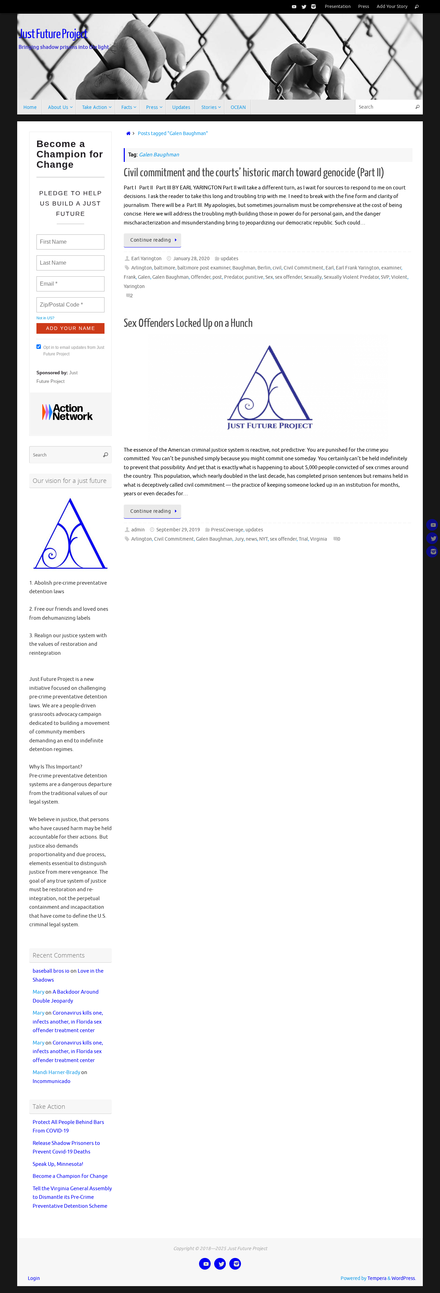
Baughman (243, 268)
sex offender (288, 277)
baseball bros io (51, 971)
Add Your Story (392, 6)
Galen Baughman (170, 277)
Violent (399, 277)
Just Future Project (53, 34)
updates (229, 259)
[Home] (127, 133)
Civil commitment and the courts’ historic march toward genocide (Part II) (254, 173)
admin (138, 530)
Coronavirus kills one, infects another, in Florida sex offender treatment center (68, 1022)
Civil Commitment (303, 268)
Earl (330, 268)
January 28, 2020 (191, 259)
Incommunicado (51, 1081)
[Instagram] (312, 6)
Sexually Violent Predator (351, 277)
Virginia (318, 539)
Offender (200, 277)
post (217, 277)
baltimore (164, 268)
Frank (130, 277)
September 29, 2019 (178, 530)
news (251, 539)
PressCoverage (227, 530)
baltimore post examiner (203, 268)
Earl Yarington (146, 259)
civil (277, 268)
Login (34, 1278)
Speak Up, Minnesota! (58, 1164)
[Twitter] (302, 6)
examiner (391, 268)
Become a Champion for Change (70, 1176)
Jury (239, 539)
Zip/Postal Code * (60, 301)
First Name (53, 238)
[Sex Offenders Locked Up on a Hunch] (268, 388)
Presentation (338, 6)
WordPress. (404, 1278)
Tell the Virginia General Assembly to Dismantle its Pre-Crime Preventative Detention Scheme (72, 1197)
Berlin (264, 268)
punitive (254, 277)
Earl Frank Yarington (357, 268)
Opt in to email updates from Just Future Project (73, 350)
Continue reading (150, 240)
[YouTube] (293, 6)
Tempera (376, 1278)
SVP (385, 277)
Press (363, 6)
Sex (269, 277)
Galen (144, 277)
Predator (233, 277)
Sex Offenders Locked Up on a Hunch (188, 323)
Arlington (141, 268)
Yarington (134, 286)
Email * (48, 280)
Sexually (313, 277)
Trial (303, 539)
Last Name (52, 259)
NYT (263, 539)
